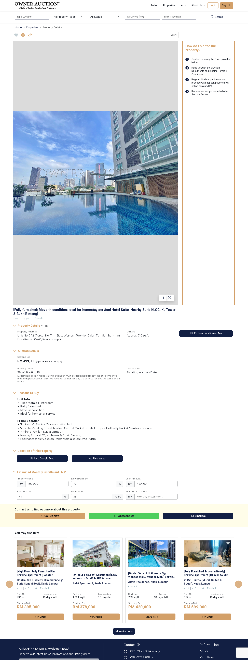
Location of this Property (34, 451)
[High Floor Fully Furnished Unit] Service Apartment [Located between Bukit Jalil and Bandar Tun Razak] (39, 573)
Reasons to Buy (28, 393)
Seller (154, 5)
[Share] (30, 35)
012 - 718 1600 (145, 651)
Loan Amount (133, 478)
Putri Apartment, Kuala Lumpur (92, 583)
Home (18, 27)
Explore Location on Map (208, 333)
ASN (173, 35)
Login (213, 5)
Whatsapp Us (125, 516)
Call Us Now (51, 516)
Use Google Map (44, 458)
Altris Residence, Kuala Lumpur (148, 581)
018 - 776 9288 (142, 657)
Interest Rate (24, 491)
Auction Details (28, 351)
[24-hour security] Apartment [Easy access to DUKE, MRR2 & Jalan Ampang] (95, 576)
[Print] (23, 35)
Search (218, 17)
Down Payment (79, 478)
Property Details (32, 325)
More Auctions (124, 631)
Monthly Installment (136, 491)
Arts (183, 5)
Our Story (207, 657)
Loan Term (77, 491)
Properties (169, 5)
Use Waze (99, 458)
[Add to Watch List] (16, 35)
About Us (197, 5)
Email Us (200, 516)
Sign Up (226, 5)
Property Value (25, 478)
